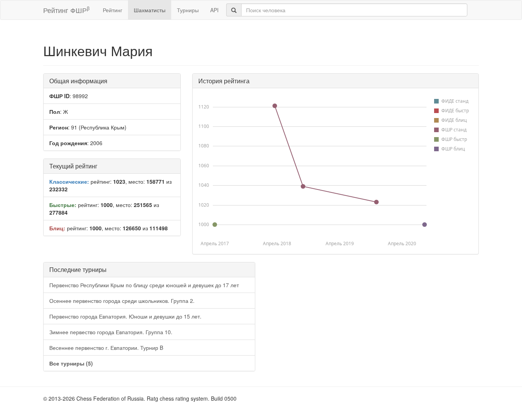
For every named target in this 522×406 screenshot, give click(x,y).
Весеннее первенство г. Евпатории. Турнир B (106, 347)
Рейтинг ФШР (66, 10)
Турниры (188, 10)
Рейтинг (112, 10)
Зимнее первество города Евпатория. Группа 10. (110, 332)
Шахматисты (149, 10)
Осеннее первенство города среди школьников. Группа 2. (122, 300)
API (214, 10)
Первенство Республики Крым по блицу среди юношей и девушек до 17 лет (144, 285)
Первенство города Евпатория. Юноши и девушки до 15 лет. (125, 316)
